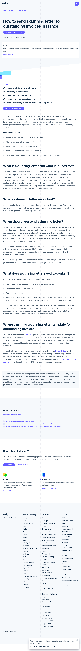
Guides (64, 518)
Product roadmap (67, 558)
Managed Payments (29, 562)
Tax (24, 582)
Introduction (7, 84)
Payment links (27, 565)
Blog (63, 523)
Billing (24, 526)
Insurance (45, 567)
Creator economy (48, 557)
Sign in (64, 585)
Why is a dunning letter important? (15, 92)
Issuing (25, 557)
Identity (25, 551)
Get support (66, 577)
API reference (47, 613)
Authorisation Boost (29, 523)
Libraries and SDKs (48, 621)
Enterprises (46, 518)
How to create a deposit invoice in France (20, 421)
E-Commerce (46, 529)
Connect (25, 537)
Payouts (25, 571)
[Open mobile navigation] (77, 4)
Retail (44, 584)
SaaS (44, 551)
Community (65, 526)
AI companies (46, 554)
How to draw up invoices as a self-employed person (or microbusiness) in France (34, 427)
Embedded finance (48, 532)
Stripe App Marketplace (50, 594)
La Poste (28, 334)
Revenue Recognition (30, 576)
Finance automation (49, 534)
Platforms (45, 548)
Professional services (49, 578)
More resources (9, 10)
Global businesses (48, 537)
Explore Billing (8, 491)
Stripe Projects (47, 624)
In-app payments (48, 540)
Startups (45, 521)
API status (45, 615)
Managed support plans (70, 580)
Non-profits (46, 575)
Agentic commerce (48, 523)
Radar (25, 573)
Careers (64, 561)
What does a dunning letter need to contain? (19, 99)
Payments (26, 568)
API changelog (47, 618)
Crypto (25, 540)
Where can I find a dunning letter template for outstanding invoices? (28, 103)
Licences (65, 542)
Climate (25, 534)
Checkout (26, 532)
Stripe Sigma (27, 579)
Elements (26, 546)
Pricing (25, 518)
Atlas (24, 521)
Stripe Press (66, 567)
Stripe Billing (60, 351)
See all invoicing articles (12, 415)
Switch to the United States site (41, 646)
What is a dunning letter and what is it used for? (20, 88)
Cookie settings (67, 548)
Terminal (26, 584)
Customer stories (68, 521)
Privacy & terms (67, 534)
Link (24, 559)
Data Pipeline (27, 543)
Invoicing (22, 10)
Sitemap (64, 545)
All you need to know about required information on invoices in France (31, 424)
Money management (49, 546)
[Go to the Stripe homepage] (5, 514)
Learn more (7, 55)
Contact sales (21, 465)
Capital (25, 529)
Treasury (26, 587)
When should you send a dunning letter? (17, 95)
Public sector (46, 581)
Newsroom (65, 564)
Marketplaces (46, 543)
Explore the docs (48, 488)
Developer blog (47, 626)
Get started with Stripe (13, 32)
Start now (8, 465)
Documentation (47, 610)
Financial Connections (30, 548)
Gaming (44, 559)
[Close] (77, 640)
